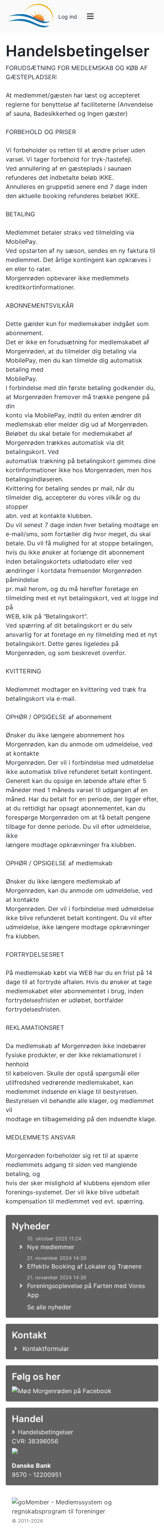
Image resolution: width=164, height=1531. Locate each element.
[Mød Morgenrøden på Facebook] (61, 1390)
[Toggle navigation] (90, 16)
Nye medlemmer (50, 1247)
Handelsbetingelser (45, 1432)
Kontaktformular (46, 1348)
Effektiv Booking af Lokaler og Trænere (84, 1266)
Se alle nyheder (49, 1307)
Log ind (67, 16)
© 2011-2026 (27, 1521)
